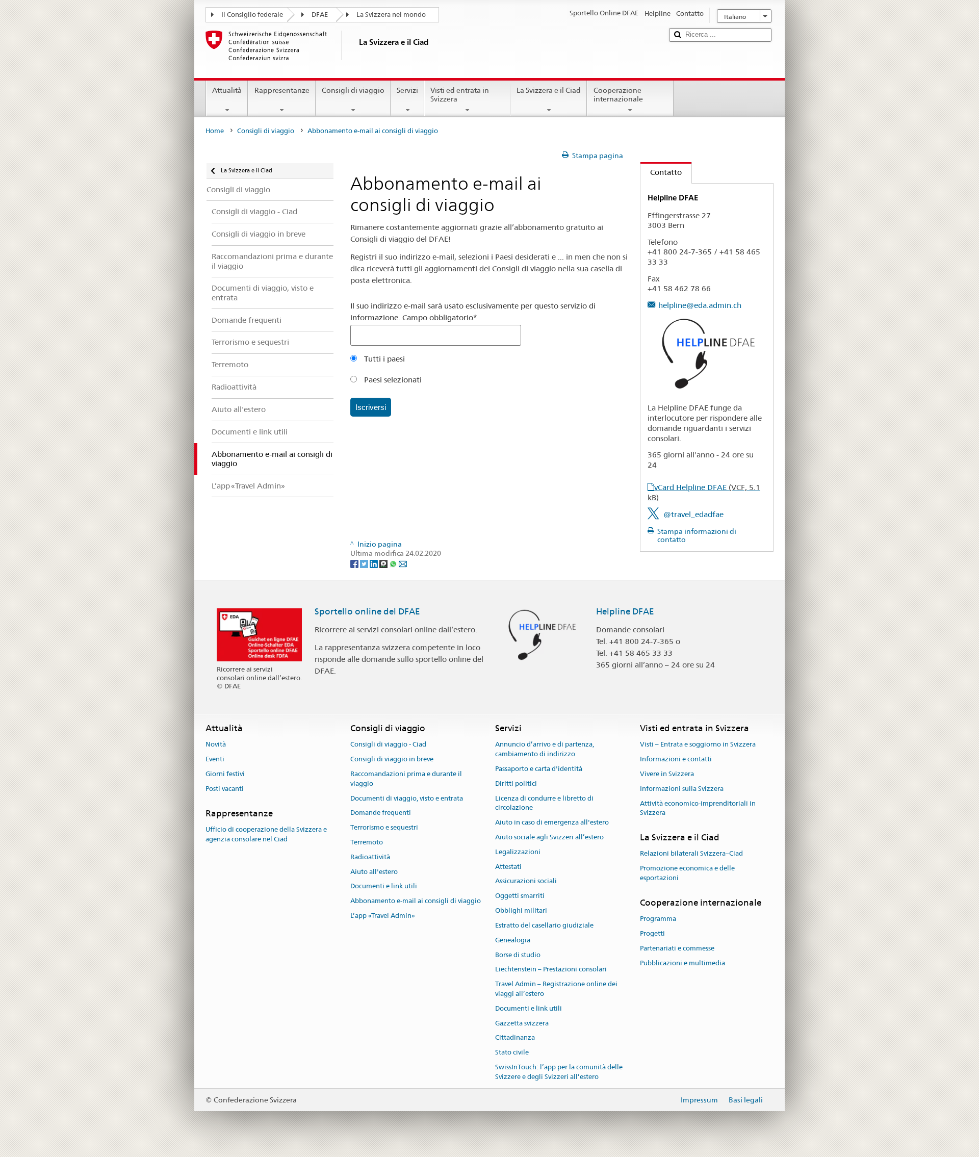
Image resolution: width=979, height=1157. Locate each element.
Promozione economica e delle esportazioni (687, 873)
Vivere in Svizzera (667, 774)
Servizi (407, 90)
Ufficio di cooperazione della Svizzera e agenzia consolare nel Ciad (266, 834)
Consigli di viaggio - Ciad (388, 745)
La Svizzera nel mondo (391, 14)
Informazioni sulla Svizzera (682, 788)
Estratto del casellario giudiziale (544, 925)
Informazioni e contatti (676, 759)
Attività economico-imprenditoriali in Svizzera (698, 808)
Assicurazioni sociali (526, 881)
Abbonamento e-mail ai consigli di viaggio (415, 901)
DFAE (320, 14)
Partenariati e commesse (677, 948)
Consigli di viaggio (353, 90)
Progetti (652, 933)
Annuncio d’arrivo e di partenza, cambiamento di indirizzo (544, 749)
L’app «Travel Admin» (382, 915)
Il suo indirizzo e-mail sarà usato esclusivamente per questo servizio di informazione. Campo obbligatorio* (473, 311)
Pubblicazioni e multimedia (682, 963)
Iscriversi (370, 407)
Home (214, 131)
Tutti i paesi (383, 359)
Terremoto (366, 842)
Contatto (661, 172)
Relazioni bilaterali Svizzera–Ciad (691, 854)
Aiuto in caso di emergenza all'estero (552, 822)
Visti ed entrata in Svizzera (459, 94)
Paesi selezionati (392, 379)
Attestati (508, 866)
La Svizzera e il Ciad (549, 90)
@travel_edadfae (693, 514)
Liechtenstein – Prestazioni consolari (551, 969)
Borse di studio (517, 955)
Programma (658, 918)
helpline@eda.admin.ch (699, 305)
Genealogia (512, 940)
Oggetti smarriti (520, 896)
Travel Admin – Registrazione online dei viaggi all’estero (556, 988)
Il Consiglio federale (252, 14)
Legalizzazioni (517, 852)
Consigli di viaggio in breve (391, 759)
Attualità (227, 90)
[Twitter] (365, 563)
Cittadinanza (515, 1038)
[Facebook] (355, 563)
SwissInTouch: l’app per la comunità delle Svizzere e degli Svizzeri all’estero (559, 1072)
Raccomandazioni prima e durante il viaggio (406, 778)
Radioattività (370, 857)
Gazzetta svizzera (522, 1023)
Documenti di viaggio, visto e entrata (406, 798)
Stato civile (512, 1052)
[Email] (403, 563)
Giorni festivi (225, 774)
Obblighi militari (521, 910)
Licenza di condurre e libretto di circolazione (544, 803)
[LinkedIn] (374, 563)
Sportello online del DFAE (367, 611)
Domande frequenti (380, 813)
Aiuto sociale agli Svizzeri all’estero (549, 837)
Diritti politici (516, 783)
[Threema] (384, 563)
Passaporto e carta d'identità (538, 769)
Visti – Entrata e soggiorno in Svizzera (698, 745)
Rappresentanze (282, 90)
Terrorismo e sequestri (384, 827)
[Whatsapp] (394, 563)
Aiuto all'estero (374, 872)
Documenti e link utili (383, 886)
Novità (215, 745)
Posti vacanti (224, 788)
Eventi (214, 759)
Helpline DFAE (625, 611)
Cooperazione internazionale (618, 94)
